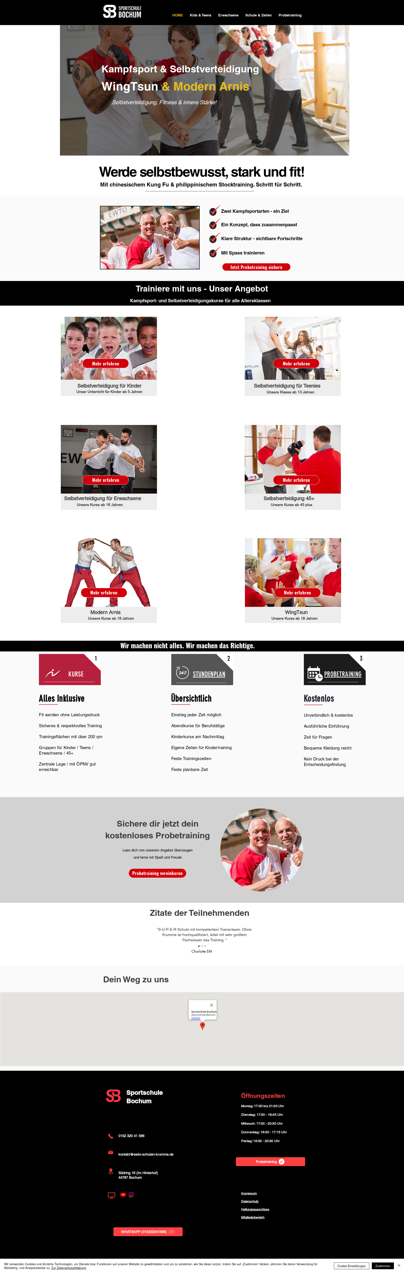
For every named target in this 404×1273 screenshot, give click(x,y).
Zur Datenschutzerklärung (68, 1268)
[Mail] (110, 1152)
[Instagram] (131, 1194)
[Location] (110, 1171)
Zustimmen (382, 1266)
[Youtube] (123, 1194)
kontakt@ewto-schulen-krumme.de (145, 1154)
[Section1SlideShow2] (202, 946)
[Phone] (110, 1136)
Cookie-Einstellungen (352, 1266)
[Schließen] (398, 1266)
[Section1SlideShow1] (198, 946)
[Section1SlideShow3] (205, 946)
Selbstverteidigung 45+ (289, 498)
